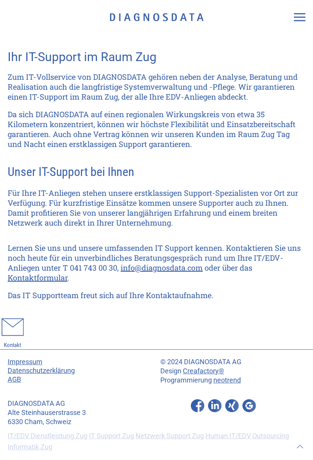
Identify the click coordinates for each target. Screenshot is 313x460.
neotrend (227, 380)
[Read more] (197, 405)
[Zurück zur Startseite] (156, 17)
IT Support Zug (111, 436)
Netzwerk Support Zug (170, 436)
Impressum (25, 362)
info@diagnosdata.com (162, 268)
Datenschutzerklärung (41, 370)
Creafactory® (203, 371)
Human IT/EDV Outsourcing (247, 436)
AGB (14, 379)
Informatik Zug (30, 447)
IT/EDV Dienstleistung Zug (47, 436)
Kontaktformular (38, 277)
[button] (299, 17)
